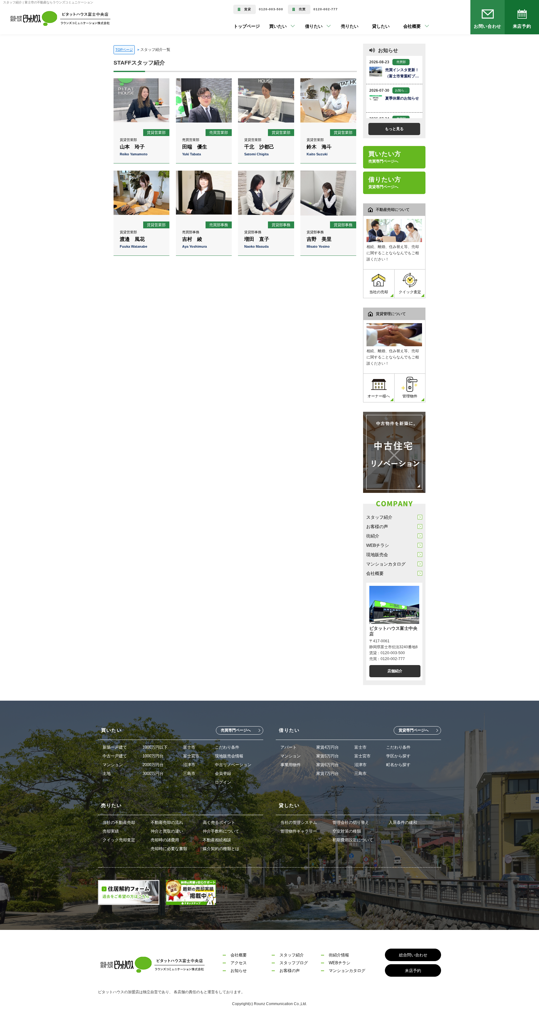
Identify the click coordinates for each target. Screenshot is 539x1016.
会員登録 (223, 773)
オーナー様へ (378, 396)
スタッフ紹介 (379, 517)
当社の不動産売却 (119, 822)
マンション (113, 764)
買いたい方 (384, 156)
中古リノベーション (233, 764)
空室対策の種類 (347, 831)
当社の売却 (378, 292)
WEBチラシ (377, 545)
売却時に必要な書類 (169, 848)
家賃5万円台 (327, 756)
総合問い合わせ (413, 955)
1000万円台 (153, 756)
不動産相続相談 (217, 840)
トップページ (246, 26)
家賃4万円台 (327, 747)
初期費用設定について (353, 840)
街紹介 (372, 535)
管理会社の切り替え (351, 822)
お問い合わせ (488, 26)
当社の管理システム (298, 822)
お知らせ (239, 970)
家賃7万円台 (327, 773)
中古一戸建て (115, 756)
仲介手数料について (221, 831)
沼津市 (189, 764)
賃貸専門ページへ (414, 730)
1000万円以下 (155, 747)
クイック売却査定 (119, 840)
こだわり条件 (227, 747)
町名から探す (398, 764)
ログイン (223, 782)
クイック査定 (410, 292)
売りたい (340, 26)
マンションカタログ (385, 563)
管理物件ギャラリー (298, 831)
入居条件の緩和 (403, 822)
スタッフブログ (293, 962)
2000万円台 (153, 764)
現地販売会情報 (229, 756)
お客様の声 (377, 526)
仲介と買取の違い (167, 831)
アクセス (239, 962)
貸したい (371, 26)
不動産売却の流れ (167, 822)
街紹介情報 (339, 955)
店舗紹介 (394, 671)
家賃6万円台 (327, 764)
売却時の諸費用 (165, 840)
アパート (288, 747)
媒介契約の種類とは (221, 848)
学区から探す (398, 756)
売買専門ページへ (236, 730)
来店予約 (521, 26)
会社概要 (375, 573)
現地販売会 (377, 554)
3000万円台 (153, 773)
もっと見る (394, 129)
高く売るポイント (219, 822)
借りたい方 (384, 182)
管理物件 (409, 396)
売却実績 (111, 831)
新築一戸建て (115, 747)
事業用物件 (290, 764)
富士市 (189, 747)
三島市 (189, 773)
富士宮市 (191, 756)
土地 (107, 773)
